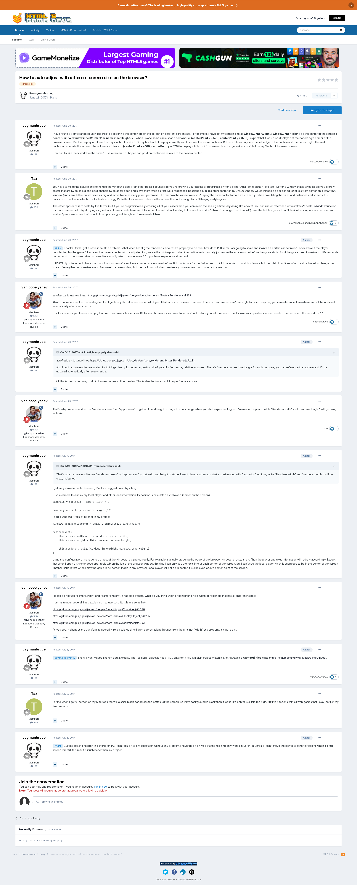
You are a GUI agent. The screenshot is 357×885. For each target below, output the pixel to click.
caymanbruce (42, 93)
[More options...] (319, 126)
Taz (34, 178)
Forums (17, 39)
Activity (35, 30)
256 (35, 207)
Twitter (50, 30)
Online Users (48, 39)
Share (303, 95)
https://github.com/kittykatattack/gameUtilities (297, 657)
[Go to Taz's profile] (34, 191)
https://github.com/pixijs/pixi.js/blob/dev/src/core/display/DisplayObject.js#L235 (101, 616)
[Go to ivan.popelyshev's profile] (34, 300)
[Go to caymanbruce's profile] (23, 95)
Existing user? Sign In (310, 18)
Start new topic (287, 110)
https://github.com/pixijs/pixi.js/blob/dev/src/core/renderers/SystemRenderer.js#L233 (139, 295)
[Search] (341, 30)
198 (35, 154)
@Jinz (57, 248)
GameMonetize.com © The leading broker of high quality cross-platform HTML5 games (176, 5)
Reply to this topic (322, 110)
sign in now (100, 786)
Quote (64, 166)
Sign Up (337, 17)
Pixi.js (53, 97)
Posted (65, 125)
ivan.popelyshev (319, 161)
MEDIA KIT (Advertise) (73, 30)
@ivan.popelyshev (64, 657)
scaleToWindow (316, 206)
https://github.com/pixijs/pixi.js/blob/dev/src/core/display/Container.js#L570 (99, 609)
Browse (19, 30)
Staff (31, 39)
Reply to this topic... (51, 801)
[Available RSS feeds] (343, 854)
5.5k (35, 315)
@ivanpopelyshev (34, 319)
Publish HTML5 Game (105, 30)
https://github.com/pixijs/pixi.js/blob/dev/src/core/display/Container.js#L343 (99, 622)
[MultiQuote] (55, 167)
